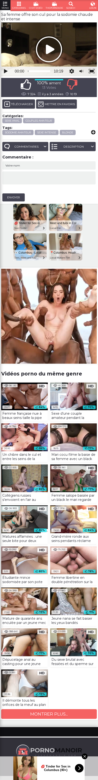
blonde (67, 132)
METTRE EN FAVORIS (60, 104)
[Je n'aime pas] (72, 84)
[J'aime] (26, 84)
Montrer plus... (49, 714)
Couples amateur (38, 120)
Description (74, 146)
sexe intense (46, 132)
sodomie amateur (18, 132)
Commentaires (26, 146)
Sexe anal (12, 120)
